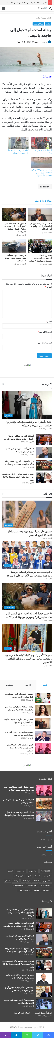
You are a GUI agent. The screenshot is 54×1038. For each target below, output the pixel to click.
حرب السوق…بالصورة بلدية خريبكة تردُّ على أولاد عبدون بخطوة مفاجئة (19, 463)
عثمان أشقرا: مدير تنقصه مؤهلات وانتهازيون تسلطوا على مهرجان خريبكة (28, 423)
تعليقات (9, 684)
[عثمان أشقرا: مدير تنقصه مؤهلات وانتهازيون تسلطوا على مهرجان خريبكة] (44, 913)
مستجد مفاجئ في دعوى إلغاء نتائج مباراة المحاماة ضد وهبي (19, 733)
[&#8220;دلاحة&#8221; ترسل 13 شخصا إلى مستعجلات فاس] (18, 143)
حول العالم (26, 880)
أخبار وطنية (21, 871)
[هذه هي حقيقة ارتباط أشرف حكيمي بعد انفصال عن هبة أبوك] (43, 723)
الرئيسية (45, 18)
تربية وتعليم (19, 876)
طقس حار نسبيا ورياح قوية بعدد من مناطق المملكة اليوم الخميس (29, 533)
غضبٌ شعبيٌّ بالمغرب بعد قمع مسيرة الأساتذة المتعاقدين (19, 1002)
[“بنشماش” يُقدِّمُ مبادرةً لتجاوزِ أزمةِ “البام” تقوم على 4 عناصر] (44, 991)
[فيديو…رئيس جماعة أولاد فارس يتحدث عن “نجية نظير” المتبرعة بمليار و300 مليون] (44, 477)
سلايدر (37, 18)
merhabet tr (45, 871)
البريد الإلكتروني (45, 332)
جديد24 (36, 880)
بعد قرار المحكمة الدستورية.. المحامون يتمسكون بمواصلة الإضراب (40, 258)
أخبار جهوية (33, 871)
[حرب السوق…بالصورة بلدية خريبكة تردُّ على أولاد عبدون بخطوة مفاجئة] (44, 465)
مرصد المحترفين (24, 890)
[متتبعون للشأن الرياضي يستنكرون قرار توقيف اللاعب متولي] (43, 698)
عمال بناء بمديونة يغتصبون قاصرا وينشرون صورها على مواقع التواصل (19, 814)
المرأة (29, 876)
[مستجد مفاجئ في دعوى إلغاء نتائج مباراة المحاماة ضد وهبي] (43, 736)
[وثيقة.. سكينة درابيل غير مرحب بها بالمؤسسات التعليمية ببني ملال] (43, 710)
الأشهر (45, 684)
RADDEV (13, 1027)
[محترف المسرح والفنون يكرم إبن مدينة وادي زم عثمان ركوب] (44, 978)
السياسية (47, 876)
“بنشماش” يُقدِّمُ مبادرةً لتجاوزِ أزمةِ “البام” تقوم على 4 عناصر (19, 989)
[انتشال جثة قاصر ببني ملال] (41, 143)
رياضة (16, 880)
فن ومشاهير (31, 885)
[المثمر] (27, 365)
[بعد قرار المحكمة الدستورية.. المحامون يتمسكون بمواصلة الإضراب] (40, 246)
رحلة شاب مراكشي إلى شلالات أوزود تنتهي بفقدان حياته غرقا (41, 172)
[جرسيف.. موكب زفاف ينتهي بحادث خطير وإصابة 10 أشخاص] (14, 246)
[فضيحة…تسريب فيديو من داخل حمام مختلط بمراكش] (44, 803)
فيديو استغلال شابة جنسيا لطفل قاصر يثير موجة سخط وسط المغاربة (20, 747)
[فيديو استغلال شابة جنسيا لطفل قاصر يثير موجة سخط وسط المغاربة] (43, 748)
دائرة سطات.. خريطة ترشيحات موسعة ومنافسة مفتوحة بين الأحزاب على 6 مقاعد (29, 573)
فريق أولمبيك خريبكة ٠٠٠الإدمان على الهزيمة (33, 1012)
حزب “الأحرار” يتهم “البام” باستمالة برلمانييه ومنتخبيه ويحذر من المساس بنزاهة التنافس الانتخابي (28, 658)
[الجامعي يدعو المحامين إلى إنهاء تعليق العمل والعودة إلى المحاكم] (40, 214)
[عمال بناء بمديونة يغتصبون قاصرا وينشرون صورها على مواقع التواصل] (44, 816)
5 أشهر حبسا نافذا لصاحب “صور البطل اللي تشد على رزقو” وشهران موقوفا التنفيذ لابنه (15, 227)
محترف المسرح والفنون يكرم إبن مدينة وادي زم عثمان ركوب (20, 976)
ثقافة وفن (46, 880)
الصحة (37, 876)
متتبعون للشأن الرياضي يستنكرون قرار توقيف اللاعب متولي (19, 695)
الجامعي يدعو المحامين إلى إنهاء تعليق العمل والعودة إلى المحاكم (40, 226)
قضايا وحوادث (38, 24)
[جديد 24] (42, 8)
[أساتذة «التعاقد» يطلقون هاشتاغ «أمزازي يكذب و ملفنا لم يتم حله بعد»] (44, 439)
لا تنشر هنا (46, 890)
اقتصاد (10, 871)
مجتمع (36, 890)
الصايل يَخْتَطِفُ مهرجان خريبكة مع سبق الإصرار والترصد (20, 450)
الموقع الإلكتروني (45, 343)
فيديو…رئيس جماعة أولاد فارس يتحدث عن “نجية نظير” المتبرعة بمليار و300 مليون (18, 476)
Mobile (44, 186)
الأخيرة (27, 684)
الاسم (49, 321)
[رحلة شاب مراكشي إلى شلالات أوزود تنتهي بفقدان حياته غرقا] (41, 162)
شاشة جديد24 (45, 885)
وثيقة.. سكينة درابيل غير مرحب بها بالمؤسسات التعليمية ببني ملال (19, 708)
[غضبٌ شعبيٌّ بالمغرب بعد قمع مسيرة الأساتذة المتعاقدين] (44, 1004)
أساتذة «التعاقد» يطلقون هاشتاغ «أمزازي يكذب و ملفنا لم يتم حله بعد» (18, 437)
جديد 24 (44, 42)
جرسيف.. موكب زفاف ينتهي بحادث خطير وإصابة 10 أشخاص (15, 258)
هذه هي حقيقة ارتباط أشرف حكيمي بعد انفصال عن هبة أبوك (18, 721)
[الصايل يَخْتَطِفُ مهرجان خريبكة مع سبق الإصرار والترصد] (44, 452)
